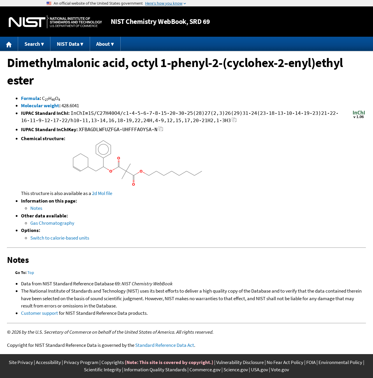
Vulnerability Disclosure (240, 362)
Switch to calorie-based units (59, 238)
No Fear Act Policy (285, 362)
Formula (30, 98)
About (103, 44)
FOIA (311, 362)
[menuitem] (9, 44)
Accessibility (48, 362)
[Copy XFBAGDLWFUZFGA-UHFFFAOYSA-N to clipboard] (160, 130)
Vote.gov (280, 369)
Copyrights (112, 362)
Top (30, 272)
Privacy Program (81, 362)
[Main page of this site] (9, 44)
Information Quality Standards (155, 369)
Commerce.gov (205, 369)
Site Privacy (21, 362)
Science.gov (236, 369)
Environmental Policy (340, 362)
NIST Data (68, 44)
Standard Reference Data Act (164, 345)
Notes (36, 208)
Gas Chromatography (52, 223)
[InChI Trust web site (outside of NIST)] (359, 118)
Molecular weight (40, 105)
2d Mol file (102, 193)
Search (32, 44)
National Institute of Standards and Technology (55, 21)
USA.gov (259, 369)
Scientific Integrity (102, 369)
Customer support (39, 313)
